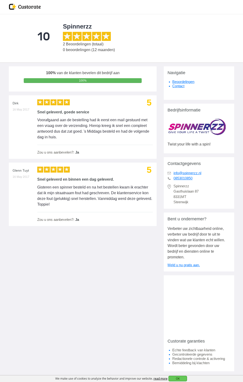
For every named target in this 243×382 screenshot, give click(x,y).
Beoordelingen (183, 82)
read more (161, 379)
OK (178, 379)
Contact (178, 86)
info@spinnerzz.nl (187, 173)
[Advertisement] (199, 305)
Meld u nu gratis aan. (184, 265)
